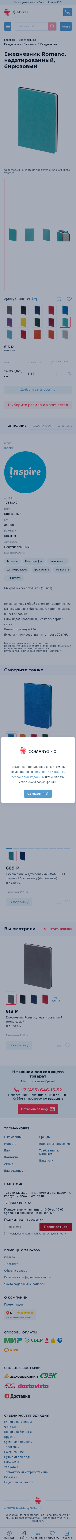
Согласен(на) (37, 794)
